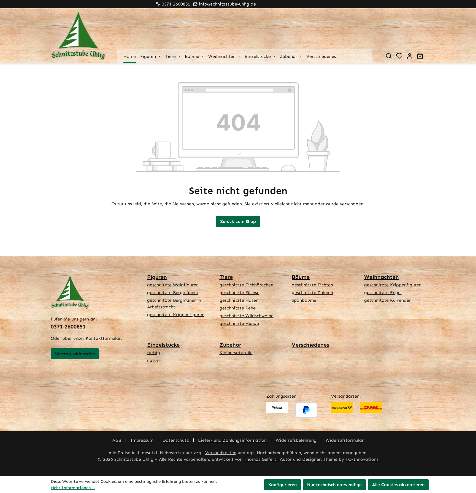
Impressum (141, 440)
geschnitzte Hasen (239, 300)
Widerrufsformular (345, 440)
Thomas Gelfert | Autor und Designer (282, 459)
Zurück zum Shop (238, 221)
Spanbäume (304, 300)
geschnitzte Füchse (239, 292)
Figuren (157, 277)
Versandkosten (220, 452)
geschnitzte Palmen (312, 292)
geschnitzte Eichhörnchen (246, 284)
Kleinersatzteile (236, 352)
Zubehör (230, 344)
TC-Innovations (361, 459)
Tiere (226, 277)
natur (152, 360)
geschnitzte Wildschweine (247, 315)
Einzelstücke (163, 344)
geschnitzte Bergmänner (172, 292)
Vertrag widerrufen (75, 353)
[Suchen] (388, 56)
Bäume (301, 277)
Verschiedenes (310, 344)
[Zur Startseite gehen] (78, 35)
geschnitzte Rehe (238, 308)
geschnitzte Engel (383, 292)
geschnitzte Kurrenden (388, 300)
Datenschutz (176, 440)
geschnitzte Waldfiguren (173, 284)
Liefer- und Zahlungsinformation (232, 440)
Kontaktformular (103, 338)
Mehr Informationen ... (73, 487)
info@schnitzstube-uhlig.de (227, 4)
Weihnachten (381, 277)
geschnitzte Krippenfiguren (175, 314)
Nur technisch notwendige (334, 484)
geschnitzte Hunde (239, 323)
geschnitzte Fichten (312, 284)
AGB (116, 440)
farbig (153, 352)
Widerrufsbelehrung (296, 440)
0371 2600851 (176, 4)
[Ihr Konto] (409, 56)
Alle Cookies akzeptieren (398, 484)
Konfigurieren (282, 484)
